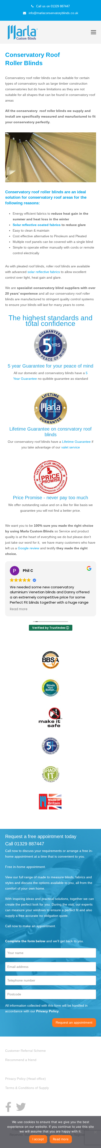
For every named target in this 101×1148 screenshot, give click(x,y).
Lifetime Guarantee (76, 441)
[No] (95, 1132)
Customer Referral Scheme (25, 1051)
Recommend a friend (20, 1060)
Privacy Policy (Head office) (25, 1079)
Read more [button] (18, 609)
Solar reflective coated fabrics (37, 225)
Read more (61, 1139)
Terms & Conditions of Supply (27, 1088)
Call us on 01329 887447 (53, 6)
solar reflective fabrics (43, 272)
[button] (93, 32)
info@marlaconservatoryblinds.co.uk (53, 13)
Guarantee (29, 378)
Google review (28, 548)
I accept (38, 1139)
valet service (70, 447)
